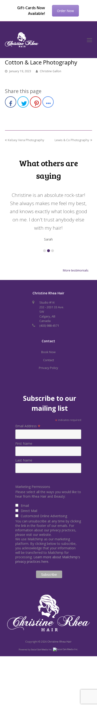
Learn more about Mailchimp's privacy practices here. (47, 559)
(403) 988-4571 (49, 325)
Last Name (23, 460)
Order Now (65, 10)
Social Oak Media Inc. (42, 649)
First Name (23, 443)
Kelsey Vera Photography (26, 140)
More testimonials (76, 270)
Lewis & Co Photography (72, 140)
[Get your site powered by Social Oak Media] (65, 649)
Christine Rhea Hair (59, 641)
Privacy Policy (48, 368)
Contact (48, 360)
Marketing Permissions (32, 486)
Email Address (27, 426)
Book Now (48, 352)
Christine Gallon (50, 71)
